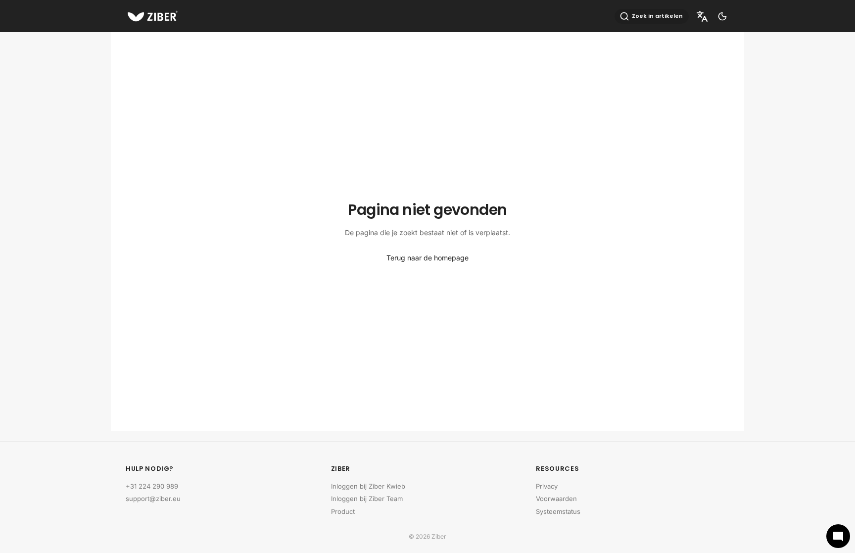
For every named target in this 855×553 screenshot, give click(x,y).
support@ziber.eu (153, 499)
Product (343, 511)
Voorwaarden (556, 499)
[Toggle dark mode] (722, 16)
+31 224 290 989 (152, 486)
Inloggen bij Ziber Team (367, 499)
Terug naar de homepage (427, 257)
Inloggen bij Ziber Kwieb (368, 486)
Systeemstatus (558, 511)
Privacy (547, 486)
